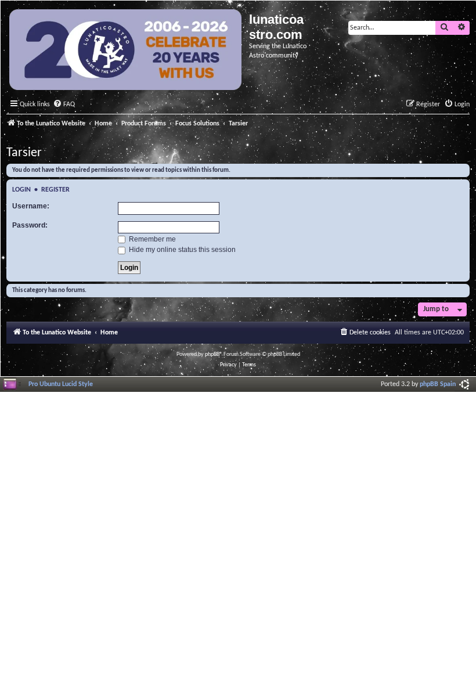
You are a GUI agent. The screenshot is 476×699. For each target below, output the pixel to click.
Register (55, 189)
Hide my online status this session (181, 250)
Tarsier (24, 153)
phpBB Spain (438, 384)
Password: (30, 225)
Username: (30, 206)
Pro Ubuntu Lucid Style (60, 384)
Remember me (151, 239)
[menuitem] (64, 105)
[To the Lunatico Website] (126, 51)
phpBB (212, 354)
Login (21, 189)
